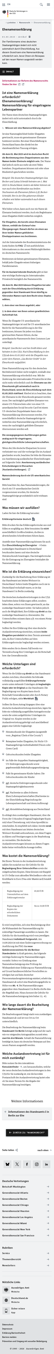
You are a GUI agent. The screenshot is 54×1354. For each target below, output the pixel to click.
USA (19, 351)
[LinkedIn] (47, 1164)
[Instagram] (38, 1164)
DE (3, 4)
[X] (18, 1164)
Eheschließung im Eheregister (22, 545)
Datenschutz (7, 1324)
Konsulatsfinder (10, 1066)
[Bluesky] (8, 1164)
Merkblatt (29, 698)
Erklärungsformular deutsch (16, 519)
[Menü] (48, 4)
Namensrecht (24, 22)
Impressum (7, 1329)
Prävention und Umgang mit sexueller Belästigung (24, 1341)
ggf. (7, 783)
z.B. (38, 192)
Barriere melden (9, 1337)
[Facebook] (28, 1164)
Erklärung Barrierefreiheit (13, 1333)
